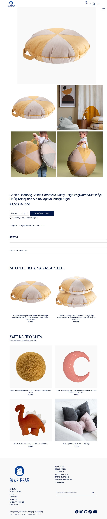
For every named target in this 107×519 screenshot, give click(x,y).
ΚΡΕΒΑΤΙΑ (13, 489)
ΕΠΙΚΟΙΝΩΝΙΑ (59, 482)
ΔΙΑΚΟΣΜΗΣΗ (14, 505)
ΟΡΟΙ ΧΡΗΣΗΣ (59, 472)
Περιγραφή (14, 237)
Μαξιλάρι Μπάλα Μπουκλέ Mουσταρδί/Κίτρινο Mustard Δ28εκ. (30, 391)
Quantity (14, 213)
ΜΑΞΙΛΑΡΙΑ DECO (38, 226)
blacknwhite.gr (15, 514)
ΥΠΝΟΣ (12, 494)
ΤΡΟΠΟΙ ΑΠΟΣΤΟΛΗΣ (62, 474)
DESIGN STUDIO (60, 469)
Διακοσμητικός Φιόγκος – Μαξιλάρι (76, 444)
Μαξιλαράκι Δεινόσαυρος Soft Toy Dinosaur (30, 444)
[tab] (58, 237)
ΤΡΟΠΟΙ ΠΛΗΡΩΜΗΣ (62, 477)
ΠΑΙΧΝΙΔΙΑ (13, 499)
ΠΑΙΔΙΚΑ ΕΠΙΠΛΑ (15, 491)
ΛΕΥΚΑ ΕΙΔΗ (14, 497)
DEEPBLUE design (26, 512)
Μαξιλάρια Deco (25, 226)
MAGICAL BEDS (60, 466)
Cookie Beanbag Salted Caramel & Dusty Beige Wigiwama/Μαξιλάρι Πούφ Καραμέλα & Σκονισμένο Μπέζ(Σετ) (76, 317)
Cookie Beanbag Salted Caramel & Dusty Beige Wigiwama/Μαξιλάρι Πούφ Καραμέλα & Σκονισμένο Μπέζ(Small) (30, 317)
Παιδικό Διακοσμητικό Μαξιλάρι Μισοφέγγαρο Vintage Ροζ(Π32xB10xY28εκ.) (76, 391)
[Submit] (93, 493)
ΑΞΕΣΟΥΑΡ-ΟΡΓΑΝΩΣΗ (17, 502)
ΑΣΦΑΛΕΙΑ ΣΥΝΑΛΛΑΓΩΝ (63, 479)
